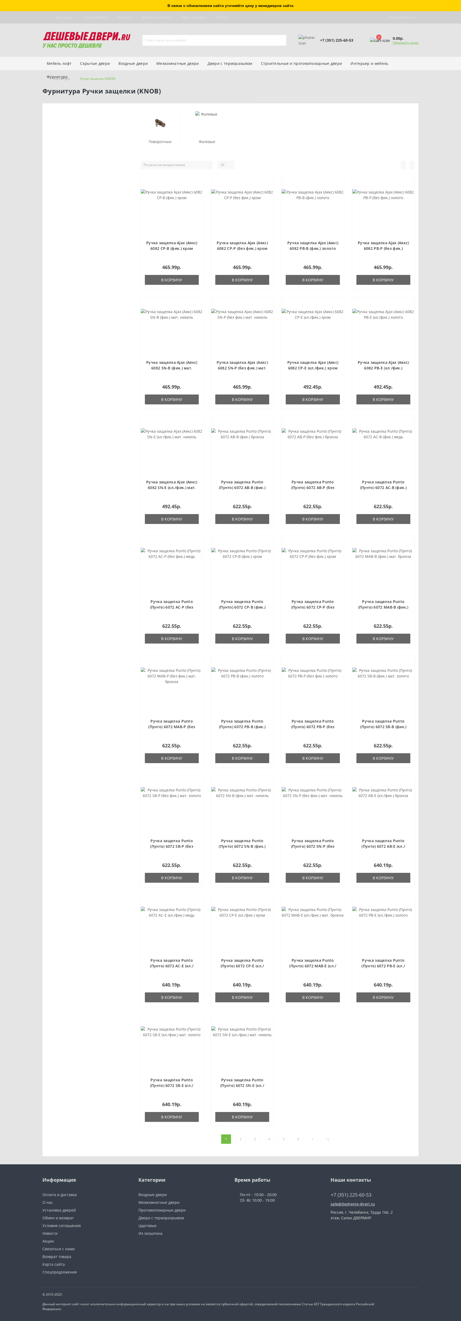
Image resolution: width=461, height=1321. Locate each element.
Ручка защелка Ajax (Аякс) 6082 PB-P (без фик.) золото (383, 248)
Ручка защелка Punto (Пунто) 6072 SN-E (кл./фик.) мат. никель (242, 1085)
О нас (47, 1202)
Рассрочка (125, 17)
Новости (50, 1233)
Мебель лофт (59, 63)
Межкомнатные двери (177, 63)
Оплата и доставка (156, 17)
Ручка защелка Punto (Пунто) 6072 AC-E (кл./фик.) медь (171, 966)
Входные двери (133, 63)
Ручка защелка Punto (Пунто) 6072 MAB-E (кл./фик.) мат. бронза (312, 966)
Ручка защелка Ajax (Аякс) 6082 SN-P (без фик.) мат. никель (242, 368)
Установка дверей (59, 1210)
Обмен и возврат (193, 17)
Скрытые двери (95, 63)
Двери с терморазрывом (161, 1217)
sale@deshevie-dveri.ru (353, 1203)
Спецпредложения (59, 1272)
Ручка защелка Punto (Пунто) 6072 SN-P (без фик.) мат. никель (313, 846)
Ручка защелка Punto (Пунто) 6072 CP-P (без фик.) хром (313, 607)
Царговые (147, 1225)
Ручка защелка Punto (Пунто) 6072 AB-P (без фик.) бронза (313, 487)
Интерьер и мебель (369, 63)
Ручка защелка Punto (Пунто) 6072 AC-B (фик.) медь (383, 487)
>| (328, 1139)
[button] (64, 17)
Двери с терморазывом (230, 63)
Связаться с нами (58, 1248)
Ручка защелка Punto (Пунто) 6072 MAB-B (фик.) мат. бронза (383, 607)
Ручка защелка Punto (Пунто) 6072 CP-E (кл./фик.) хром (242, 966)
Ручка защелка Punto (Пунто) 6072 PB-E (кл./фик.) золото (383, 966)
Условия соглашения (61, 1225)
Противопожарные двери (162, 1210)
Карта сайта (53, 1264)
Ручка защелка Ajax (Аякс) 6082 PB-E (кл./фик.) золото (383, 368)
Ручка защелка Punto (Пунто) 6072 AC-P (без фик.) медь (171, 607)
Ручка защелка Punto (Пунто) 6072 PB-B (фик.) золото (242, 727)
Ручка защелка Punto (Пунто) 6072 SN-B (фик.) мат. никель (242, 846)
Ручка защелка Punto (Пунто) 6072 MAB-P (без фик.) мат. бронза (171, 727)
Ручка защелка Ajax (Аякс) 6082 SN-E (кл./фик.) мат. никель (171, 487)
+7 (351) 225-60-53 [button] (351, 1195)
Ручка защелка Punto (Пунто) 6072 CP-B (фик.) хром (242, 607)
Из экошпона (150, 1233)
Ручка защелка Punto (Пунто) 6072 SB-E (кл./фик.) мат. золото (171, 1085)
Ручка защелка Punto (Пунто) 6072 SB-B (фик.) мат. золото (383, 727)
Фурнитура (57, 76)
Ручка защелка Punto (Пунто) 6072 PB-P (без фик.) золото (313, 727)
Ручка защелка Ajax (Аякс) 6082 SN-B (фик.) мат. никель (171, 368)
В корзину (171, 279)
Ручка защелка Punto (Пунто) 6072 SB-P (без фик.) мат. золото (171, 846)
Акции (48, 1241)
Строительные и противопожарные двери (301, 63)
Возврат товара (56, 1256)
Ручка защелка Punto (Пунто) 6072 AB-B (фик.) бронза (242, 487)
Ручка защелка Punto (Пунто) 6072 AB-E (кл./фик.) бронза (383, 846)
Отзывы (222, 17)
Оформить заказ (406, 42)
